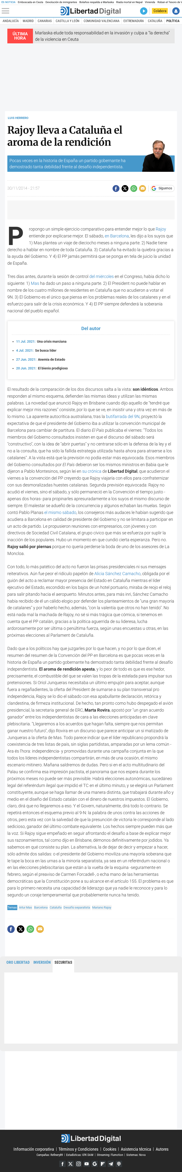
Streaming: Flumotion (110, 1154)
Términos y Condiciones (78, 1148)
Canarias (45, 21)
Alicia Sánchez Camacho (117, 573)
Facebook (62, 1164)
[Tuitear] (125, 188)
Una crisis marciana (41, 342)
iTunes (119, 1164)
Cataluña (155, 21)
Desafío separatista (77, 907)
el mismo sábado (60, 512)
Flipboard (103, 1164)
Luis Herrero (18, 118)
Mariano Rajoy (101, 907)
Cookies (109, 1148)
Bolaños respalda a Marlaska (96, 2)
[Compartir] (116, 188)
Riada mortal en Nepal (129, 2)
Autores (162, 1148)
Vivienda (150, 2)
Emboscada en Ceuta (30, 2)
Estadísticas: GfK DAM (79, 1154)
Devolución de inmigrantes (61, 2)
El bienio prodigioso (42, 368)
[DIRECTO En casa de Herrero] (143, 11)
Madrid (28, 21)
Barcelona (41, 907)
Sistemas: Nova (136, 1154)
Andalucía (11, 21)
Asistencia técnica (136, 1148)
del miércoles (102, 276)
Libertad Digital (91, 1138)
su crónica (92, 471)
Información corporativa (34, 1148)
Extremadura (133, 21)
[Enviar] (133, 188)
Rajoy (161, 229)
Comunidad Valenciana (101, 21)
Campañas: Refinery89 (49, 1154)
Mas (35, 283)
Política (172, 21)
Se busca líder (36, 351)
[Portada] (90, 11)
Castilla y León (67, 21)
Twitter (70, 1164)
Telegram (111, 1164)
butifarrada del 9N (123, 416)
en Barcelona (117, 235)
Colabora (160, 11)
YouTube (86, 1164)
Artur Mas (25, 907)
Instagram (78, 1164)
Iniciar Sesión (176, 11)
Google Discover (94, 1164)
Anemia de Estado (40, 360)
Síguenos (165, 188)
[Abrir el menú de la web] (31, 11)
